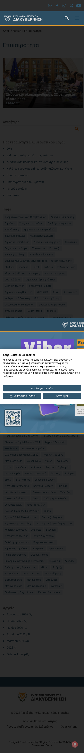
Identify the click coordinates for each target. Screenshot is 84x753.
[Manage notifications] (75, 744)
